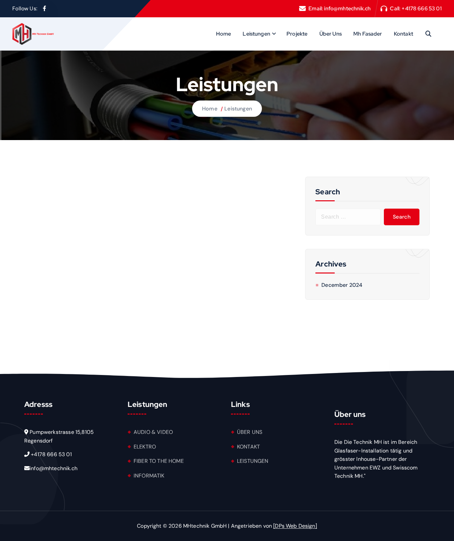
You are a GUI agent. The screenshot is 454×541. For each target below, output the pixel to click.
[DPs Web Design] (295, 525)
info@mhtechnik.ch (347, 8)
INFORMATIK (149, 475)
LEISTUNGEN (253, 460)
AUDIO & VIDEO (153, 432)
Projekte (296, 33)
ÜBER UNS (249, 432)
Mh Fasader (367, 33)
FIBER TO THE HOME (159, 460)
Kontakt (403, 33)
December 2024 (341, 284)
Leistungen (256, 33)
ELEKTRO (145, 446)
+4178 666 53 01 (421, 8)
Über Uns (330, 33)
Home (223, 33)
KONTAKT (248, 446)
